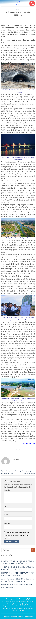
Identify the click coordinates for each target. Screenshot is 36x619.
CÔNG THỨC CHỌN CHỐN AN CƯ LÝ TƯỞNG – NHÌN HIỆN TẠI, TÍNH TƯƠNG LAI (17, 568)
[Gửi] (33, 550)
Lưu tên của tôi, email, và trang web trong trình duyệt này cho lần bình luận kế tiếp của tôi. (17, 534)
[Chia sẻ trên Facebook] (18, 449)
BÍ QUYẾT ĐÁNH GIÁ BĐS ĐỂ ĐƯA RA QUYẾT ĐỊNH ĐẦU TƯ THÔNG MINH (17, 574)
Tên (5, 506)
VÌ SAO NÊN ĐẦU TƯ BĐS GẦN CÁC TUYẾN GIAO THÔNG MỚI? (16, 586)
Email (6, 515)
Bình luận (7, 490)
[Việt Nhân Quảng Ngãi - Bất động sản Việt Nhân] (18, 3)
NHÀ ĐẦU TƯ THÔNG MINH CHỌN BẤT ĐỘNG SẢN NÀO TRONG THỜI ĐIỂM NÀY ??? (17, 562)
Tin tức (18, 9)
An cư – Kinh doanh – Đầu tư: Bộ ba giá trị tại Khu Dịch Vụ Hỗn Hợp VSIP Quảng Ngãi (17, 580)
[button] (2, 3)
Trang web (7, 523)
